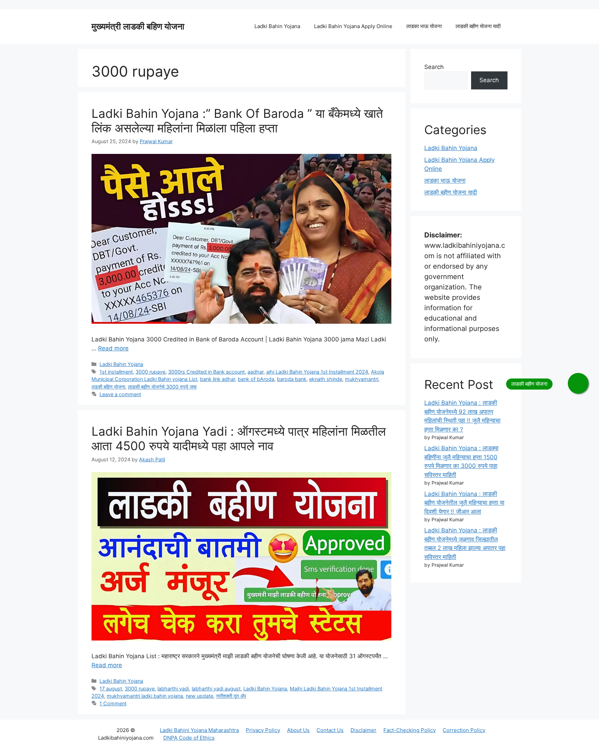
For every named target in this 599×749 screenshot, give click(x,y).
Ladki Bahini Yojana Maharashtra (199, 730)
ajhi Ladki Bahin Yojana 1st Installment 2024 (317, 372)
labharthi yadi (173, 688)
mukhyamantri (361, 379)
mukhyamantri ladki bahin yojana (145, 696)
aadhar (255, 372)
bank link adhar (217, 379)
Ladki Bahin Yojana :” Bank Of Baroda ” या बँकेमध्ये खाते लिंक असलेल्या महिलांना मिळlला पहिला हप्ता (237, 120)
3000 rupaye (150, 372)
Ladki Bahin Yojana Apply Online (353, 26)
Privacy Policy (263, 730)
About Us (298, 730)
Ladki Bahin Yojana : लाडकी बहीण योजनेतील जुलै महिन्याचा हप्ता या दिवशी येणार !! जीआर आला (464, 502)
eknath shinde (325, 379)
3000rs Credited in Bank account (206, 372)
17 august (110, 688)
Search (434, 66)
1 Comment (113, 703)
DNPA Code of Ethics (189, 737)
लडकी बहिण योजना (108, 387)
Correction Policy (464, 730)
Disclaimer (363, 730)
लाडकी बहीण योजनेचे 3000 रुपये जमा (162, 387)
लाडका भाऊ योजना (424, 26)
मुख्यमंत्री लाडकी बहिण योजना (138, 26)
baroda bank (291, 379)
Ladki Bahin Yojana (277, 26)
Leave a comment (120, 394)
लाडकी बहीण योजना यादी (478, 26)
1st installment (116, 372)
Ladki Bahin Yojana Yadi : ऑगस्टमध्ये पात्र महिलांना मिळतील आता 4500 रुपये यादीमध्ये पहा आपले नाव (239, 438)
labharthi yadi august (216, 688)
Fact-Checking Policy (409, 730)
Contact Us (330, 730)
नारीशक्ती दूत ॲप (231, 696)
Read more (113, 348)
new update (199, 696)
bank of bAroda (256, 379)
